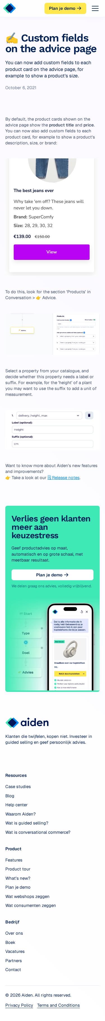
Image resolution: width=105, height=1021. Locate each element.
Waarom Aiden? (20, 814)
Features (13, 860)
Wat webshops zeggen (27, 896)
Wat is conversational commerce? (37, 832)
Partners (13, 960)
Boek (10, 942)
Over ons (14, 933)
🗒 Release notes (64, 477)
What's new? (17, 878)
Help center (16, 804)
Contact (13, 969)
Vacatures (15, 951)
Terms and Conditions (58, 1005)
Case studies (18, 786)
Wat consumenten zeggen (30, 905)
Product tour (18, 869)
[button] (94, 8)
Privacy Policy (19, 1005)
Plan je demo (18, 887)
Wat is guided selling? (26, 823)
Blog (9, 795)
